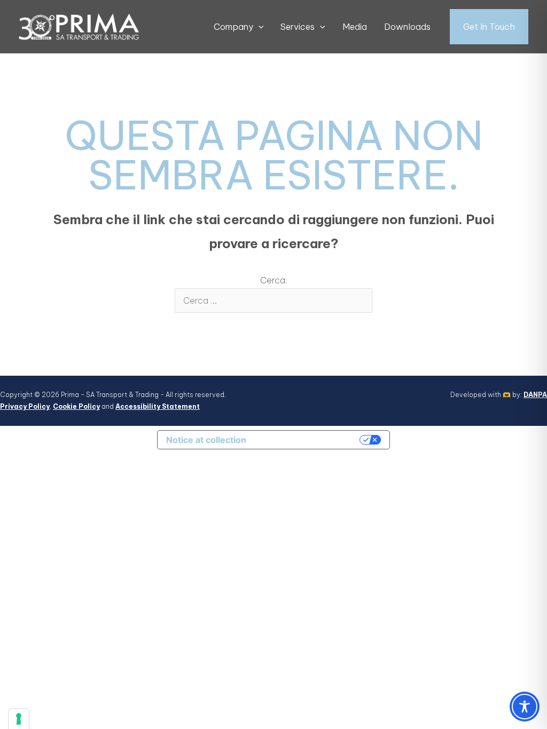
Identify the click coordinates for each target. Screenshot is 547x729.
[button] (258, 26)
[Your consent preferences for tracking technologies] (19, 719)
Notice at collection (206, 439)
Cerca (352, 277)
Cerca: (273, 280)
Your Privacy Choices (308, 439)
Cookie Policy (76, 406)
